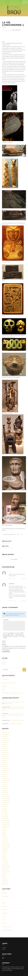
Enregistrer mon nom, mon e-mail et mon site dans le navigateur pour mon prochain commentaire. (14, 648)
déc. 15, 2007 (13, 578)
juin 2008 (4, 808)
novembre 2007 (6, 822)
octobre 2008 (5, 800)
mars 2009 (4, 790)
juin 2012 (4, 762)
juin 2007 (4, 832)
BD (3, 899)
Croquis (4, 903)
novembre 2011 (6, 768)
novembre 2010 (6, 780)
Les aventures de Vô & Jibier (17, 720)
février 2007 (5, 840)
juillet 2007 (4, 830)
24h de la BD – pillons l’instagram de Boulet (12, 693)
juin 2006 (4, 854)
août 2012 (4, 760)
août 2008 (4, 804)
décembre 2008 (6, 796)
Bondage (4, 686)
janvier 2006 (5, 864)
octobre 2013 (5, 740)
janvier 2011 (5, 776)
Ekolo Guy (4, 906)
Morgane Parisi (8, 703)
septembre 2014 (6, 734)
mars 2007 (4, 838)
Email (4, 643)
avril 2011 (4, 772)
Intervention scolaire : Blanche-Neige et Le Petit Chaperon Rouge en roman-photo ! (13, 708)
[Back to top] (26, 974)
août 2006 (4, 850)
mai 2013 (4, 744)
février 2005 (5, 882)
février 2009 (5, 792)
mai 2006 (4, 856)
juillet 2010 (4, 782)
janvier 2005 (5, 884)
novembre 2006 (6, 846)
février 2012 (5, 766)
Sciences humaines (6, 926)
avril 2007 (4, 836)
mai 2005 (4, 876)
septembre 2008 (6, 802)
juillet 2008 (4, 806)
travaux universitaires (7, 930)
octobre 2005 (5, 870)
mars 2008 (4, 814)
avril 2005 (4, 878)
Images (4, 916)
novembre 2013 (6, 738)
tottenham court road (7, 548)
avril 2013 (4, 746)
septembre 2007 (6, 826)
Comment (6, 620)
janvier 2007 (5, 842)
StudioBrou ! (5, 679)
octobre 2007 (5, 824)
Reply (24, 578)
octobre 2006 (5, 848)
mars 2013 (4, 748)
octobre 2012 (5, 756)
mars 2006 (4, 860)
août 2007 (4, 828)
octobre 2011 (5, 770)
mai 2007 (4, 834)
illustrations (5, 913)
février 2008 (5, 816)
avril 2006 (4, 858)
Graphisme (4, 909)
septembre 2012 (6, 758)
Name (4, 641)
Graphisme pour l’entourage (9, 683)
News (8, 30)
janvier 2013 (5, 752)
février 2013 (5, 750)
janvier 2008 (5, 818)
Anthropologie (5, 896)
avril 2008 (4, 812)
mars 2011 (4, 774)
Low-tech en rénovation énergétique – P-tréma (13, 702)
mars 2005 (4, 880)
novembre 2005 (6, 868)
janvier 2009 (5, 794)
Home (3, 30)
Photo (3, 920)
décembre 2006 (6, 844)
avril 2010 (4, 784)
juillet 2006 (4, 852)
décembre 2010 (6, 778)
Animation (4, 893)
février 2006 (5, 862)
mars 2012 (4, 764)
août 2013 (4, 742)
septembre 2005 (6, 872)
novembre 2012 (6, 754)
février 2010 (5, 786)
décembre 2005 (6, 866)
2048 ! (3, 689)
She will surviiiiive (6, 543)
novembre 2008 (6, 798)
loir (10, 571)
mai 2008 (4, 810)
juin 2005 (4, 874)
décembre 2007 (6, 820)
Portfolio (21, 534)
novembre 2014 (6, 732)
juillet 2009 (4, 788)
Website (4, 644)
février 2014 (5, 736)
